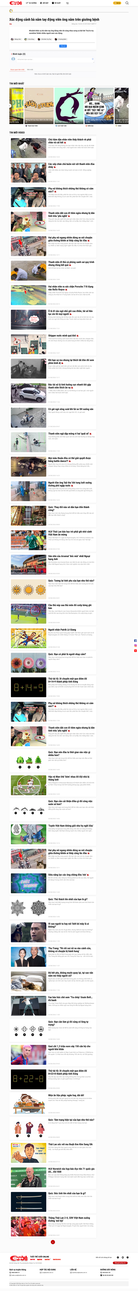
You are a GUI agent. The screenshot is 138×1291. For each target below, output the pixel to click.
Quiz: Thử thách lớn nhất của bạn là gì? (67, 899)
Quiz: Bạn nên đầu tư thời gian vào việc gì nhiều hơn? (69, 754)
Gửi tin (118, 3)
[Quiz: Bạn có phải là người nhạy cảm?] (28, 663)
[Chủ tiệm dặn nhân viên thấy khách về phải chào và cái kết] (28, 148)
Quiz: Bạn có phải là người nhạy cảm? (67, 654)
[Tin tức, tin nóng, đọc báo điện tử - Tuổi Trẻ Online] (33, 1259)
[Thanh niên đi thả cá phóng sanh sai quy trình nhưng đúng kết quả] (28, 271)
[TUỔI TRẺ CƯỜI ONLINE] (18, 1258)
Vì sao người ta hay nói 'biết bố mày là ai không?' (68, 925)
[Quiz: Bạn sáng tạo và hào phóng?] (69, 106)
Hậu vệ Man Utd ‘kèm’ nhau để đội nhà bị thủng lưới (68, 778)
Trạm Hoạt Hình (32, 126)
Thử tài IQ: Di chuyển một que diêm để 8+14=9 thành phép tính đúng (67, 680)
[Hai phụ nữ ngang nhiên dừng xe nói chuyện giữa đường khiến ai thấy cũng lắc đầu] (28, 246)
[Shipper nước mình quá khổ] (28, 344)
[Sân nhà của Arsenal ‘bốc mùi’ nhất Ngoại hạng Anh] (28, 565)
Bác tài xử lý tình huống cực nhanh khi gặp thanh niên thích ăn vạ (69, 386)
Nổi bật (45, 3)
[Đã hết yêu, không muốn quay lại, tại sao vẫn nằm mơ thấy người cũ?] (28, 981)
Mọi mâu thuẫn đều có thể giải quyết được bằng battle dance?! (69, 460)
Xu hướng (33, 3)
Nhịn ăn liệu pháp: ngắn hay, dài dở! (66, 1095)
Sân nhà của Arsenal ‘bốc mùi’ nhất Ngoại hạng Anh (69, 558)
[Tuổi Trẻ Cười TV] (123, 1257)
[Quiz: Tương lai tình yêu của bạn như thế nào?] (28, 589)
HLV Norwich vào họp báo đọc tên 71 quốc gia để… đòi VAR (71, 1170)
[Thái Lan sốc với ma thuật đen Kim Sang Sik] (28, 1153)
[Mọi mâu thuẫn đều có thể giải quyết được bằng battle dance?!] (28, 467)
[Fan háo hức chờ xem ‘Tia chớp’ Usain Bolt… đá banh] (28, 1006)
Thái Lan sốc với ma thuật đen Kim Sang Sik (70, 1144)
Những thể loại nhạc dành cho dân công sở (38, 121)
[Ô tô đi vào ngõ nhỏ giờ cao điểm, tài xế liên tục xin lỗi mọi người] (28, 320)
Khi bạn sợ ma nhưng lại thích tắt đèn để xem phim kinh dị (71, 362)
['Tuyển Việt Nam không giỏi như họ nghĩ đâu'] (28, 834)
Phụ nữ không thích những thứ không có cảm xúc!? (70, 190)
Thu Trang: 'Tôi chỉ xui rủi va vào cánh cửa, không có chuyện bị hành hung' (69, 950)
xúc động (31, 39)
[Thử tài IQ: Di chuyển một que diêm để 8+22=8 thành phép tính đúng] (28, 1079)
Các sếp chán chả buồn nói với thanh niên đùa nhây (71, 166)
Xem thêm (53, 1242)
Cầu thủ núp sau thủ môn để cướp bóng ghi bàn (70, 607)
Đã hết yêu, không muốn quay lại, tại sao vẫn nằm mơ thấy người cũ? (70, 974)
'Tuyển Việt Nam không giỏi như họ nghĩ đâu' (70, 825)
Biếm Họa (90, 126)
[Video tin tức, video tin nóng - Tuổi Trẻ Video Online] (49, 1259)
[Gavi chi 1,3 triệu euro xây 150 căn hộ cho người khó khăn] (28, 1055)
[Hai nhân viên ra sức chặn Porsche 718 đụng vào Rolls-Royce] (28, 295)
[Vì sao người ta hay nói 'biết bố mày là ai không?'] (28, 932)
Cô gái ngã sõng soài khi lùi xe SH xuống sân (70, 409)
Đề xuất (58, 3)
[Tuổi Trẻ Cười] (128, 1257)
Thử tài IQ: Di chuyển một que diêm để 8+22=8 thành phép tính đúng (67, 1072)
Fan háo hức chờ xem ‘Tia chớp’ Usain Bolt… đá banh (70, 999)
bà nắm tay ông (46, 39)
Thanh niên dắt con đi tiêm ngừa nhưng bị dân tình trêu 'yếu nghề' (71, 215)
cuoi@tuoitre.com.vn (47, 1272)
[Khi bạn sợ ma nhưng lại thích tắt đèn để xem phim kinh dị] (28, 369)
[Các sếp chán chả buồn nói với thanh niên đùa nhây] (28, 173)
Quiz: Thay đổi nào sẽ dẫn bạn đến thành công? (68, 509)
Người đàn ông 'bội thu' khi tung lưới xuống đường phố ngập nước (70, 484)
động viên (18, 39)
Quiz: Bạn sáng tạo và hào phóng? (67, 122)
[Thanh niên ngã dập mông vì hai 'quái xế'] (28, 442)
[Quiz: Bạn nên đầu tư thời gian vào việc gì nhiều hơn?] (28, 761)
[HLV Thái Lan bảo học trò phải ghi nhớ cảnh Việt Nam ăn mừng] (28, 540)
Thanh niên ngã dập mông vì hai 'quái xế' (68, 433)
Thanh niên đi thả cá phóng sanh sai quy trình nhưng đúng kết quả (71, 264)
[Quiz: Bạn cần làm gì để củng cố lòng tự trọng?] (28, 1030)
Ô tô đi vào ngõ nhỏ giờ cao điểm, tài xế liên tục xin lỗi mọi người (70, 313)
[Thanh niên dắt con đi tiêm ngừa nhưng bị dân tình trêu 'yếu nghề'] (28, 222)
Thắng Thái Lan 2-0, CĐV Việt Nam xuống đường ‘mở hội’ (69, 1219)
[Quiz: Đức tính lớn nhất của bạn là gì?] (28, 1202)
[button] (67, 3)
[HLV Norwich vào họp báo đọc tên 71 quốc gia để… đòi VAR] (28, 1177)
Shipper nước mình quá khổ (62, 335)
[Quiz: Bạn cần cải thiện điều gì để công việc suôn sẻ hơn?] (28, 810)
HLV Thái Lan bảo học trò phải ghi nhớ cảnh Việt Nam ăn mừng (70, 533)
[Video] (69, 12)
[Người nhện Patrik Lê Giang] (28, 638)
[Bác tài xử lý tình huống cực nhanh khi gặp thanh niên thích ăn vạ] (28, 393)
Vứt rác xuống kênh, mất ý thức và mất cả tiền (99, 121)
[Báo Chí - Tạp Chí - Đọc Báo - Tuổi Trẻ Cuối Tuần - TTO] (40, 1259)
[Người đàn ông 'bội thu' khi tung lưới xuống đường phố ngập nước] (28, 491)
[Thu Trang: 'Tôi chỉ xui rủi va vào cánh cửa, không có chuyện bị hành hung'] (28, 957)
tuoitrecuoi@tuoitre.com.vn (79, 1272)
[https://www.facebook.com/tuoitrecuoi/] (118, 1257)
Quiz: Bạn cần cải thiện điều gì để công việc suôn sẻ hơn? (70, 803)
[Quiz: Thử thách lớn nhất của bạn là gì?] (28, 908)
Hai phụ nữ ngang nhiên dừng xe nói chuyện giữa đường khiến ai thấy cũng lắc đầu (70, 239)
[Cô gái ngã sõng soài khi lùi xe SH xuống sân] (28, 418)
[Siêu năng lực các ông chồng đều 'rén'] (28, 883)
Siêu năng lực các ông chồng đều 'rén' (67, 874)
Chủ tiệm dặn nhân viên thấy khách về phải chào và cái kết (69, 141)
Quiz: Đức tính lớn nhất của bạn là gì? (67, 1193)
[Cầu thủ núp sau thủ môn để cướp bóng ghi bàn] (28, 614)
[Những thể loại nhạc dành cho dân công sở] (39, 106)
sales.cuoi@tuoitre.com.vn (19, 1275)
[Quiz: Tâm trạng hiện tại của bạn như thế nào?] (28, 1128)
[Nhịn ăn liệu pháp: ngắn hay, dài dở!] (28, 1104)
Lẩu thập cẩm (61, 126)
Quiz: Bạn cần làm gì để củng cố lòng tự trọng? (68, 1023)
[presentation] (9, 106)
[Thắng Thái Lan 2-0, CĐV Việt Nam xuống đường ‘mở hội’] (28, 1226)
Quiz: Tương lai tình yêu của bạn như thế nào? (71, 580)
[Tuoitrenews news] (57, 1259)
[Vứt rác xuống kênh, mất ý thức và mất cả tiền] (99, 106)
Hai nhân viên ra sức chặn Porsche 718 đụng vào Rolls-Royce (70, 288)
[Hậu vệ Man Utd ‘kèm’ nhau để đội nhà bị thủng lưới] (28, 785)
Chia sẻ (63, 46)
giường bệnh (62, 39)
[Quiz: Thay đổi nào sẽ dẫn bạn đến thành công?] (28, 516)
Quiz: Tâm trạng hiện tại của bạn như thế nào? (71, 1119)
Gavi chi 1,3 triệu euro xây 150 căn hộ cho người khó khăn (69, 1048)
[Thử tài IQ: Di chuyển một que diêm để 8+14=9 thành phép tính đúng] (28, 687)
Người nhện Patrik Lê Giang (62, 629)
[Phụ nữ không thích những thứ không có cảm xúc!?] (28, 197)
